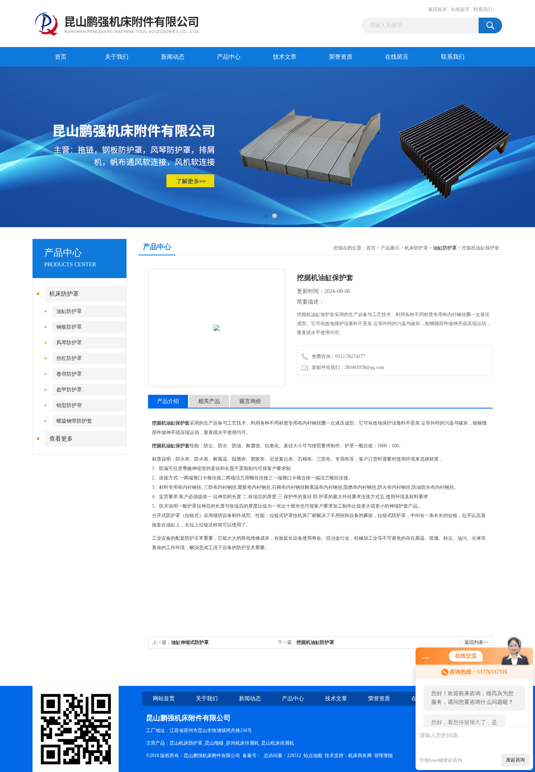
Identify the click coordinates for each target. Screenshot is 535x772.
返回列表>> (477, 642)
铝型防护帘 (69, 405)
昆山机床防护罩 (186, 743)
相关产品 (209, 401)
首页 (61, 57)
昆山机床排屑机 (277, 743)
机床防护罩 (64, 294)
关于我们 (116, 57)
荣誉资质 (340, 57)
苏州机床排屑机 (242, 743)
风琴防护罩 (69, 342)
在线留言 (460, 9)
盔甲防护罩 (69, 389)
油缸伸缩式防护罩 (190, 642)
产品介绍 (168, 401)
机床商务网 (360, 755)
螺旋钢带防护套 (74, 421)
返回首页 (437, 9)
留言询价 (250, 401)
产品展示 (390, 248)
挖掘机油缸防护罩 (315, 642)
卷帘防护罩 (69, 374)
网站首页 (164, 698)
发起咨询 (515, 760)
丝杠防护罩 (69, 358)
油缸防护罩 (69, 311)
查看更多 (61, 439)
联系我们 (483, 9)
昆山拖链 (214, 743)
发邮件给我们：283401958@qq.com (346, 367)
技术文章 (284, 57)
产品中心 (228, 57)
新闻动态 (172, 57)
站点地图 (313, 755)
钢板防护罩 (69, 327)
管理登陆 (383, 755)
